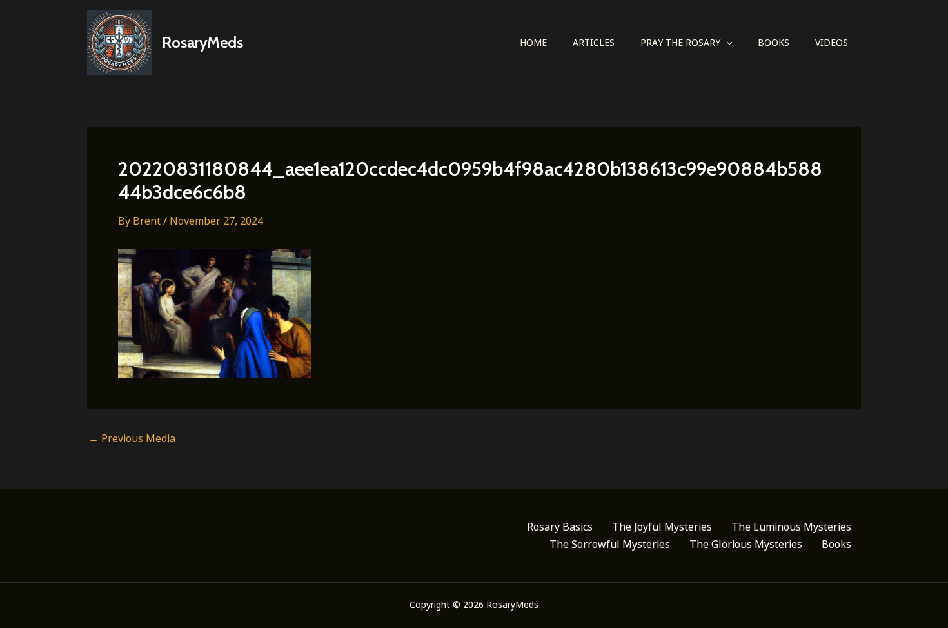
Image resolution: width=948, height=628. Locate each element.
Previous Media (131, 438)
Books (773, 42)
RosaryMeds (202, 42)
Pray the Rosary (680, 42)
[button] (726, 42)
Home (533, 42)
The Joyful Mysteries (662, 527)
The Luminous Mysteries (791, 527)
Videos (831, 42)
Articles (594, 42)
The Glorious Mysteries (745, 544)
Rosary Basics (560, 527)
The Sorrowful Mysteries (609, 544)
